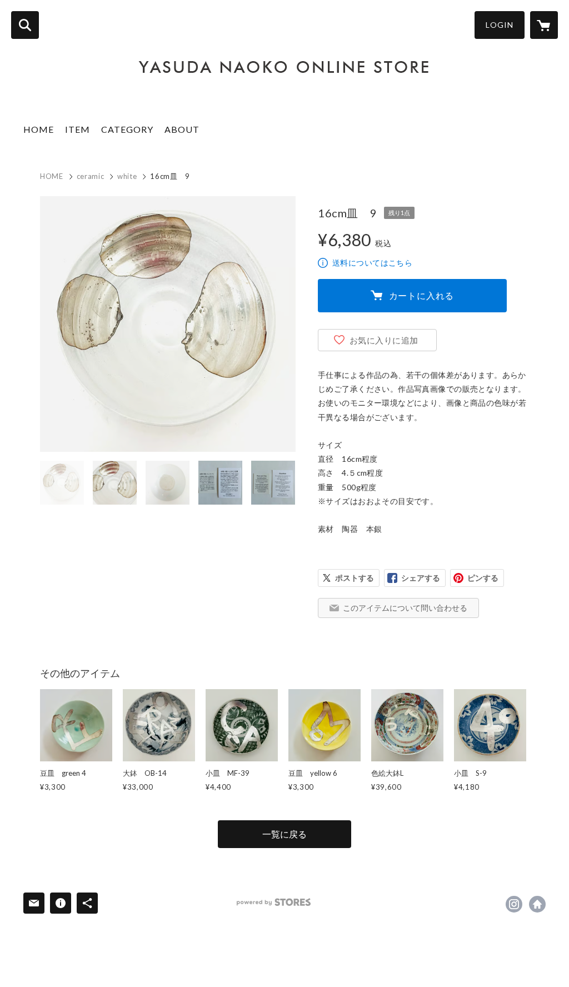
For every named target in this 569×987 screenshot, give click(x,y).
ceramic (90, 176)
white (127, 176)
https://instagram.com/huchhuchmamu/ (514, 904)
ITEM (77, 129)
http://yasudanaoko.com (537, 904)
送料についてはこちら (372, 262)
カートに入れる (422, 295)
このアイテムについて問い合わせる (405, 607)
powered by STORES (274, 902)
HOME (38, 129)
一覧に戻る (284, 834)
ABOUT (181, 129)
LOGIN (499, 24)
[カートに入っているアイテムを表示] (544, 25)
